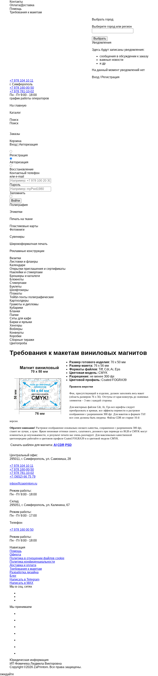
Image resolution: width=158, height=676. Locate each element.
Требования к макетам (26, 568)
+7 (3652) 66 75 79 (22, 476)
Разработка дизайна (24, 572)
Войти (15, 200)
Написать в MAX (21, 583)
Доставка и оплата (23, 565)
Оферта (15, 554)
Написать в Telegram (24, 579)
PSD (68, 445)
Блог (13, 575)
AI (55, 445)
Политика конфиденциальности (32, 561)
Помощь (16, 551)
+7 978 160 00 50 (22, 529)
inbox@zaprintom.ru (23, 483)
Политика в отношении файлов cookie (37, 558)
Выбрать (99, 38)
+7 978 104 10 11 (21, 80)
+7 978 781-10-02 (22, 91)
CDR (60, 445)
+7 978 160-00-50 (22, 87)
